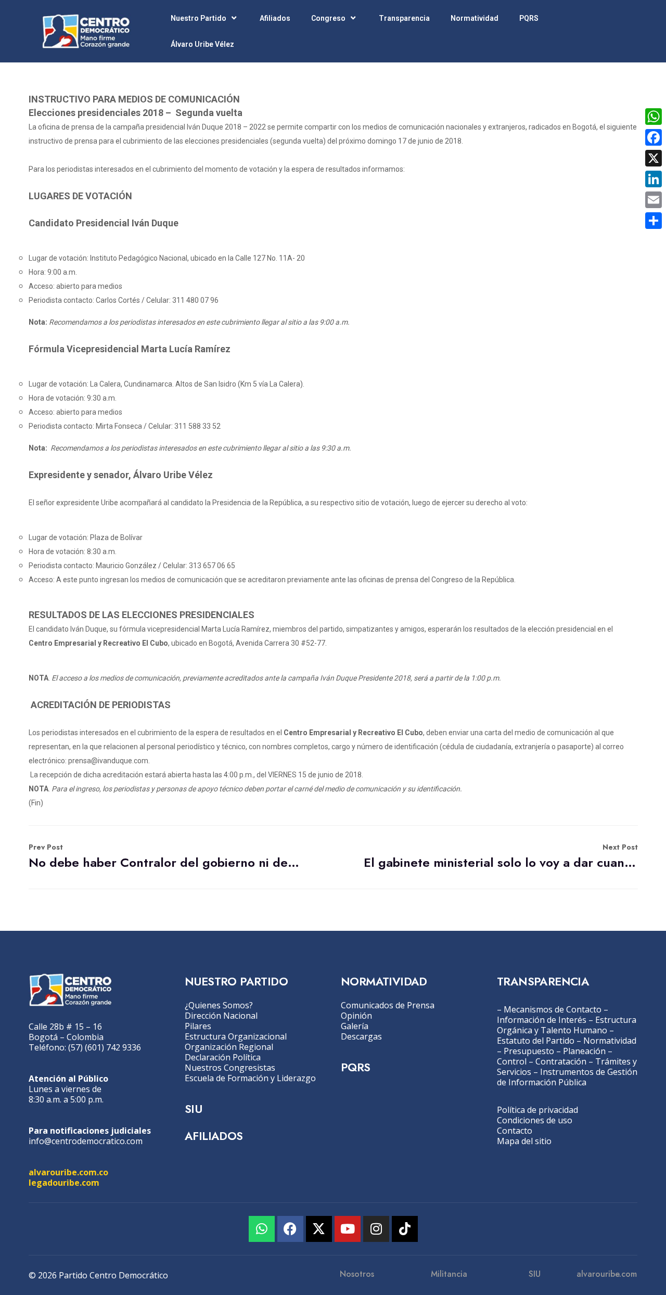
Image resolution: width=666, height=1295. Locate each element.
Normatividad (474, 18)
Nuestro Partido (198, 18)
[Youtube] (348, 1229)
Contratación (560, 1061)
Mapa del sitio (524, 1141)
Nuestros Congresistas (230, 1067)
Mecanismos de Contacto (552, 1009)
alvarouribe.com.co (68, 1172)
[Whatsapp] (262, 1229)
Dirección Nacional (221, 1015)
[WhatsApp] (653, 116)
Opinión (356, 1015)
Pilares (198, 1026)
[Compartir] (653, 220)
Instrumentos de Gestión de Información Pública (567, 1077)
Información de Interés (541, 1019)
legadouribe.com (64, 1182)
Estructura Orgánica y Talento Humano (566, 1025)
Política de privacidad (537, 1110)
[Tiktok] (405, 1229)
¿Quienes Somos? (219, 1005)
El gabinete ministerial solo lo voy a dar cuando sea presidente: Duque (501, 856)
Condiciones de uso (534, 1120)
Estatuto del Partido (535, 1040)
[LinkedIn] (653, 179)
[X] (653, 158)
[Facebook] (290, 1229)
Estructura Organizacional (236, 1036)
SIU (193, 1108)
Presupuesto (529, 1051)
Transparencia (404, 18)
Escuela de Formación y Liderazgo (250, 1078)
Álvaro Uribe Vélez (202, 44)
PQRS (529, 18)
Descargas (361, 1036)
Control (512, 1061)
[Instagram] (376, 1229)
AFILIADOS (214, 1135)
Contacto (514, 1130)
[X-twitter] (319, 1229)
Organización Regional (229, 1047)
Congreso (328, 18)
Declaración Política (223, 1057)
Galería (354, 1026)
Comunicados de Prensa (387, 1005)
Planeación (584, 1051)
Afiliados (275, 18)
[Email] (653, 199)
